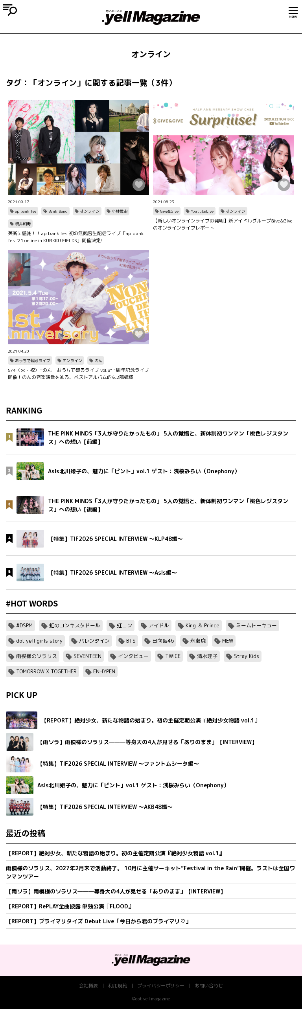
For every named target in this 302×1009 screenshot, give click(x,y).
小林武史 (119, 211)
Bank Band (58, 211)
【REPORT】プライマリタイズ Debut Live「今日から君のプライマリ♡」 (98, 921)
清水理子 (207, 656)
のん (98, 360)
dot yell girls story (39, 640)
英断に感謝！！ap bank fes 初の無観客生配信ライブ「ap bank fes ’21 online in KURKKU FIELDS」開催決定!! (76, 237)
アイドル (159, 625)
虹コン (124, 625)
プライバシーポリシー (160, 985)
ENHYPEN (104, 671)
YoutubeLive (202, 211)
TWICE (172, 656)
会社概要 (88, 985)
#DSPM (24, 625)
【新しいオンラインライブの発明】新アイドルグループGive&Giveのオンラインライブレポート (223, 224)
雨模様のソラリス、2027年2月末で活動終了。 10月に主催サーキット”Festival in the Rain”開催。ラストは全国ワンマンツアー (150, 872)
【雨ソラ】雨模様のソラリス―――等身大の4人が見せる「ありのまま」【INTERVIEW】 (116, 891)
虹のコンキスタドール (74, 625)
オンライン (89, 211)
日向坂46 (163, 640)
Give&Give (169, 211)
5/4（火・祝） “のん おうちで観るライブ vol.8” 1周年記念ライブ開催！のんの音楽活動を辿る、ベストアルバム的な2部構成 (78, 373)
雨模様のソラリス (36, 656)
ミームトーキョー (256, 625)
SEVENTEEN (87, 656)
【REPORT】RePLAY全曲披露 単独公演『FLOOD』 (70, 906)
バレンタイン (94, 640)
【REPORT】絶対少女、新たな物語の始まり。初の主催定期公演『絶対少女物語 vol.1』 (115, 853)
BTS (131, 640)
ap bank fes (25, 211)
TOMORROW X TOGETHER (46, 671)
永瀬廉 (198, 640)
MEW (227, 640)
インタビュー (133, 656)
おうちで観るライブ (32, 360)
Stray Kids (246, 656)
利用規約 (117, 985)
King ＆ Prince (202, 625)
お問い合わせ (209, 985)
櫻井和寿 (23, 223)
